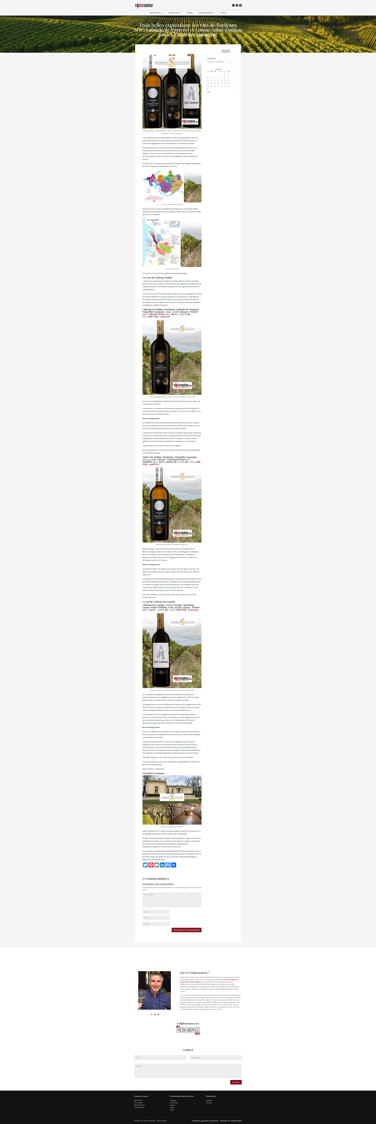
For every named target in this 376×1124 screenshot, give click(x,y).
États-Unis (174, 1103)
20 (218, 83)
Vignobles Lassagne (153, 773)
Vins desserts (139, 1107)
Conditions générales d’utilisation (205, 1121)
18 (211, 83)
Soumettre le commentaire (187, 930)
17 (208, 83)
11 (211, 80)
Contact (223, 13)
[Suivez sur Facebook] (233, 5)
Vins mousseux (139, 1105)
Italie (172, 1107)
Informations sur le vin (206, 13)
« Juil (208, 92)
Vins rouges (138, 1103)
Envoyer (236, 1082)
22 (225, 83)
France (172, 1105)
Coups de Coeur (174, 13)
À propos (190, 13)
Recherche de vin (155, 13)
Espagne (173, 1100)
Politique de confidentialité (231, 1121)
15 (225, 80)
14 (221, 80)
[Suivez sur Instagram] (237, 5)
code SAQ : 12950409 (186, 609)
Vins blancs (138, 1100)
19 (215, 83)
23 (228, 83)
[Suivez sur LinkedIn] (240, 5)
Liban (172, 1110)
